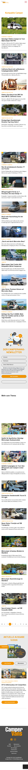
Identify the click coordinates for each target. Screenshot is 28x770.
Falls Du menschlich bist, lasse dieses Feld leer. (13, 379)
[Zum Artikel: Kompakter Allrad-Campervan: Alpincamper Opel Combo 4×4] (14, 255)
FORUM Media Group (18, 759)
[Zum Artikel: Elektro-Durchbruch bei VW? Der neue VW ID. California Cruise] (14, 84)
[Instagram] (15, 740)
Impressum (14, 753)
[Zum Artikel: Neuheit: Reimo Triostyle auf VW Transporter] (14, 513)
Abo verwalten (17, 746)
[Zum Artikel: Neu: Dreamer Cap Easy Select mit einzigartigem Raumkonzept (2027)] (14, 110)
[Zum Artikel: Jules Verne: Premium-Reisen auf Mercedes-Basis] (14, 279)
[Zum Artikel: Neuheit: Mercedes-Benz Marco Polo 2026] (14, 231)
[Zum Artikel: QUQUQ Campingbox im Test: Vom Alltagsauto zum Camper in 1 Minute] (14, 456)
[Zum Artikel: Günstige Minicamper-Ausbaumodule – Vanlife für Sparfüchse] (14, 428)
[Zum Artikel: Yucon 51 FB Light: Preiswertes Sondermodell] (14, 486)
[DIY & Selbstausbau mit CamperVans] (14, 673)
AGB (10, 744)
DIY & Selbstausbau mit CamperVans (13, 685)
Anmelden (14, 376)
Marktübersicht (6, 549)
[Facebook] (12, 740)
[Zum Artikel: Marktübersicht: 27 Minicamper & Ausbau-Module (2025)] (14, 541)
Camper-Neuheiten (7, 67)
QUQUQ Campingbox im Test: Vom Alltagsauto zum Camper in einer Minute (12, 468)
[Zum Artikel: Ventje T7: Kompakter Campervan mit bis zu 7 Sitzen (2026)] (14, 182)
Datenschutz (14, 749)
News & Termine (6, 214)
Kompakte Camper (6, 165)
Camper (3, 287)
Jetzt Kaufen (7, 663)
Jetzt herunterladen (9, 702)
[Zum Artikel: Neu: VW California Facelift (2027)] (14, 207)
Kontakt (9, 746)
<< (2, 624)
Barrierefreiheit (14, 751)
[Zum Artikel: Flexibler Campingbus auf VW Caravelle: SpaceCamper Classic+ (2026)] (14, 598)
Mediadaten (16, 744)
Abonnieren (21, 663)
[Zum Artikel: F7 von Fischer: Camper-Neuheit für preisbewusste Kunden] (14, 157)
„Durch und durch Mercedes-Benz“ (13, 241)
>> (26, 624)
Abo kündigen (14, 748)
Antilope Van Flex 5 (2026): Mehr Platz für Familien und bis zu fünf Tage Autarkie (12, 316)
